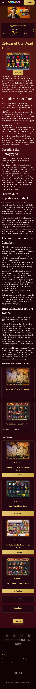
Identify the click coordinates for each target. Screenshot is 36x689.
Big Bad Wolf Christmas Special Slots (18, 546)
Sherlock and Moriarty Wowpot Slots (18, 585)
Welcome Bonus (18, 598)
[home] (14, 4)
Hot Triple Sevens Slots (17, 34)
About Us (21, 655)
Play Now (29, 2)
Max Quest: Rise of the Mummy (18, 389)
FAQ (3, 655)
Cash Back (18, 608)
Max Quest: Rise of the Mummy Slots (18, 468)
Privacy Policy (23, 659)
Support (4, 659)
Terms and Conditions (8, 663)
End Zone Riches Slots (18, 506)
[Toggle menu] (3, 2)
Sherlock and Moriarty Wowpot (18, 424)
